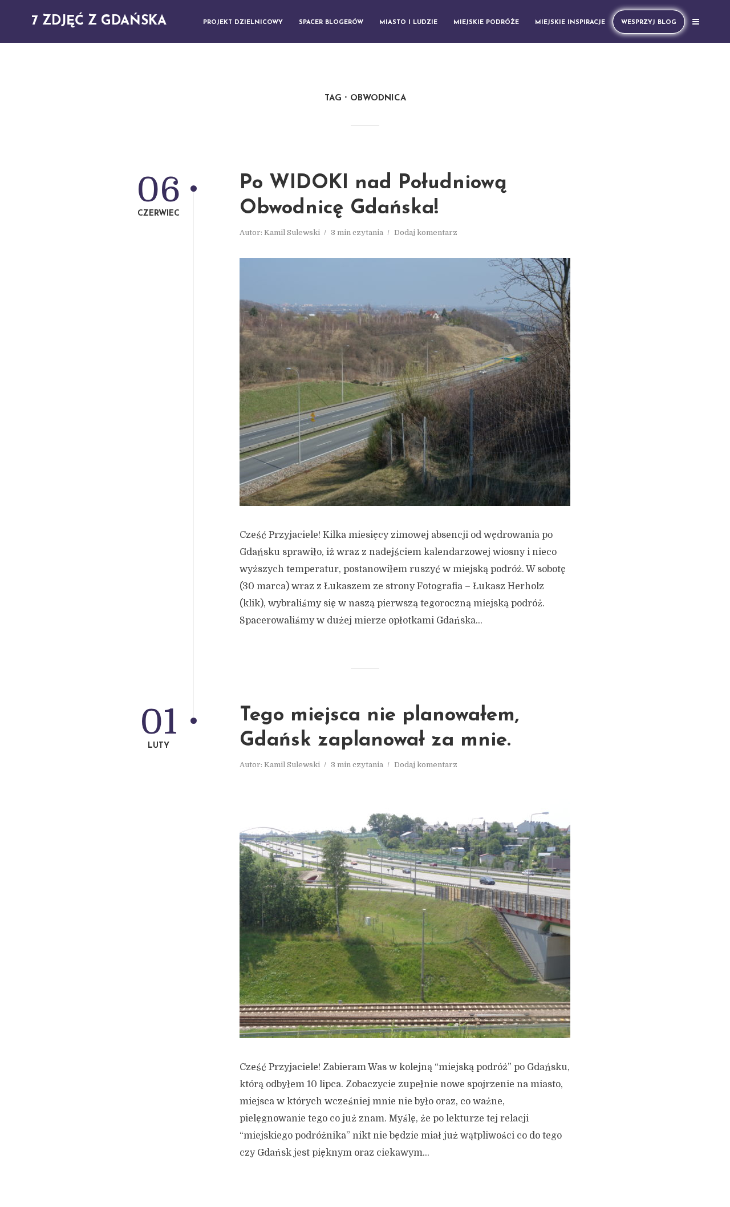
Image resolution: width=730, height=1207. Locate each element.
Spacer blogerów (331, 22)
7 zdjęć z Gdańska (99, 21)
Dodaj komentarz (425, 232)
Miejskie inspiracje (570, 22)
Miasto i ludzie (408, 22)
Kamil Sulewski (292, 232)
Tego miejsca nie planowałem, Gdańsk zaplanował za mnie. (379, 728)
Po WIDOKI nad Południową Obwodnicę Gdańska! (373, 195)
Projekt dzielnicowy (243, 22)
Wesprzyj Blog (648, 22)
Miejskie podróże (486, 22)
